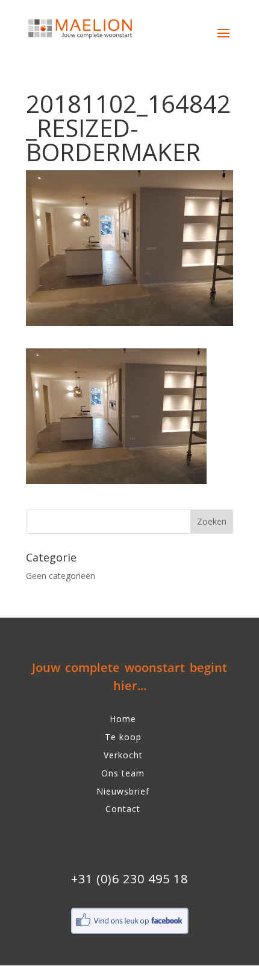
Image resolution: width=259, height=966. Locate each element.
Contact (122, 808)
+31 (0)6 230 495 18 (129, 879)
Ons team (123, 773)
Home (123, 718)
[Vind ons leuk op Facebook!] (129, 932)
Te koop (123, 737)
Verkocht (123, 755)
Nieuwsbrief (122, 791)
